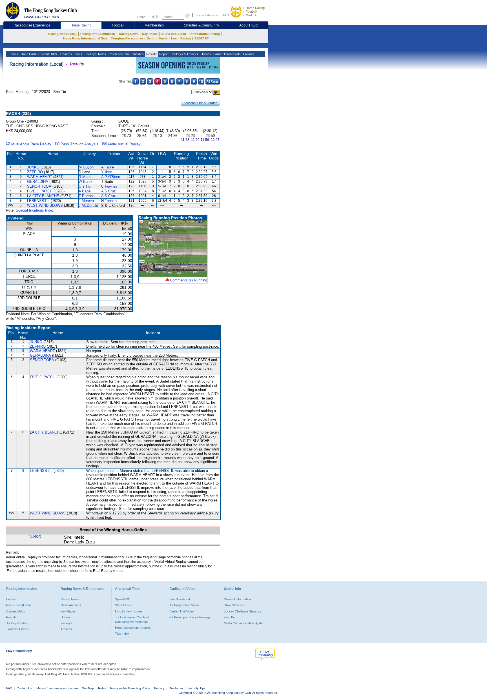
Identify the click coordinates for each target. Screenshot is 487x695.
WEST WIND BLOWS (45, 205)
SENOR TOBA (39, 186)
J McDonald (88, 205)
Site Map (88, 688)
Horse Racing (255, 8)
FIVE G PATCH (39, 191)
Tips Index (122, 633)
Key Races (150, 33)
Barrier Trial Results (226, 54)
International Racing (205, 33)
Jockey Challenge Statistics (243, 611)
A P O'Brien (110, 177)
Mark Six (252, 15)
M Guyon (86, 167)
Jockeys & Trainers (184, 54)
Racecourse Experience (32, 25)
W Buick (85, 181)
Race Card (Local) (19, 605)
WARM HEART (39, 177)
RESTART (201, 38)
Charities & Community (201, 25)
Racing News (128, 33)
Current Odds (47, 54)
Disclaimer (176, 688)
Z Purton (86, 196)
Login (200, 15)
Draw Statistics (234, 605)
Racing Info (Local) (62, 33)
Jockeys (66, 623)
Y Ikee (106, 172)
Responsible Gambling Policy (130, 688)
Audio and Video (173, 33)
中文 (155, 17)
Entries (13, 54)
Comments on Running (188, 280)
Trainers (66, 629)
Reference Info (118, 54)
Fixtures (248, 54)
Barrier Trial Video (181, 611)
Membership (154, 25)
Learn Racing (181, 38)
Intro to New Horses (129, 611)
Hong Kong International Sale (85, 38)
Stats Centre (123, 605)
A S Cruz (108, 191)
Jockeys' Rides (95, 54)
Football (251, 11)
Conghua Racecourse (127, 38)
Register (212, 15)
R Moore (85, 177)
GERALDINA (37, 181)
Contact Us (24, 688)
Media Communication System (244, 623)
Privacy (159, 688)
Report (163, 54)
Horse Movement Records (133, 627)
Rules (102, 688)
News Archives (71, 605)
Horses (205, 54)
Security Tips (196, 688)
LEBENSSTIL (38, 201)
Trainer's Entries (70, 54)
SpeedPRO (122, 599)
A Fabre (107, 167)
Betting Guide (157, 38)
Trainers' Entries (17, 629)
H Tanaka (109, 201)
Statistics (137, 54)
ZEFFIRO (35, 172)
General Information (237, 599)
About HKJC (248, 25)
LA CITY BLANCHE (43, 196)
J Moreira (86, 201)
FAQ (226, 15)
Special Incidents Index (35, 210)
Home (141, 17)
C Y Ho (84, 186)
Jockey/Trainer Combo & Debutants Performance (132, 619)
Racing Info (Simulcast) (97, 33)
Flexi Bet (230, 617)
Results (151, 54)
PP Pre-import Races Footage (190, 617)
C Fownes (109, 186)
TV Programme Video (184, 605)
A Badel (85, 191)
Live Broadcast (179, 599)
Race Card (28, 54)
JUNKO (33, 167)
